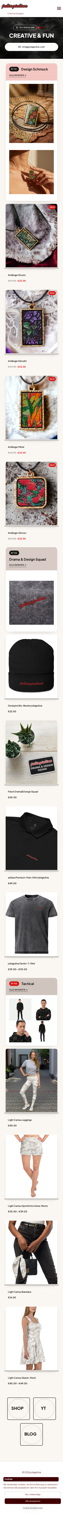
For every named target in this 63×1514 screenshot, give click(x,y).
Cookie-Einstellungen (33, 1507)
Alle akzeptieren (32, 1501)
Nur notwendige (33, 1494)
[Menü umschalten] (59, 8)
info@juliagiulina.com (33, 47)
